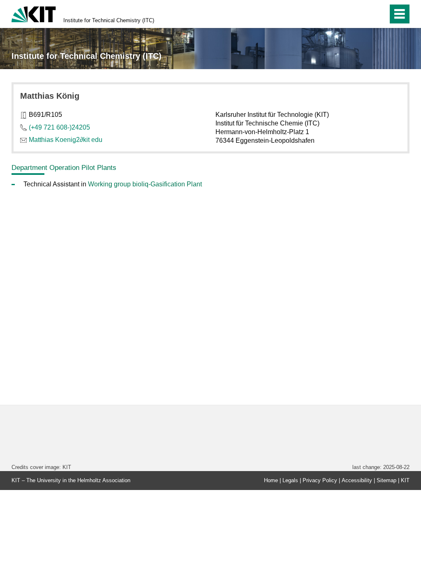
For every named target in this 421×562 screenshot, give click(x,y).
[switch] (364, 14)
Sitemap (386, 480)
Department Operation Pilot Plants (64, 167)
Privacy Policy (320, 480)
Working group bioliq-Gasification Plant (145, 184)
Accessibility (357, 480)
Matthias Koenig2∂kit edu (65, 139)
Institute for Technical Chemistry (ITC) (108, 20)
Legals (290, 480)
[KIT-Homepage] (34, 13)
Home (271, 480)
